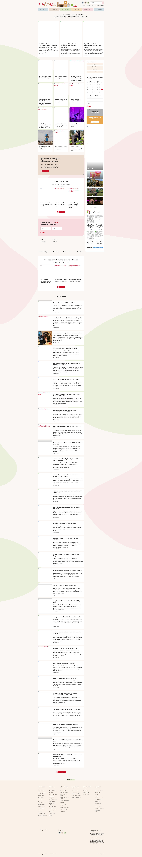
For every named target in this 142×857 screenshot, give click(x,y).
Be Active (51, 792)
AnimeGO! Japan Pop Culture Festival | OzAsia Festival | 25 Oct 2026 (66, 395)
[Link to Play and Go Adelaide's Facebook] (83, 2)
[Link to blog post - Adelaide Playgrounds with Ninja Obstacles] (75, 271)
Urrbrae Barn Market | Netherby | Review (64, 302)
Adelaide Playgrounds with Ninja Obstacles (75, 280)
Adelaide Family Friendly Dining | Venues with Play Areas (73, 205)
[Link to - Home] (43, 244)
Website (98, 854)
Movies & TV (97, 801)
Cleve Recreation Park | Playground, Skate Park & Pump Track (45, 148)
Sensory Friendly (52, 806)
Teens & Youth (52, 813)
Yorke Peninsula (41, 813)
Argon (103, 854)
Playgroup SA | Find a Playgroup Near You (65, 648)
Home (80, 5)
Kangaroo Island (41, 804)
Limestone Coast (41, 806)
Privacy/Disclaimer (54, 854)
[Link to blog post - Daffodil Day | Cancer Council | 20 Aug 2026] (45, 729)
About (84, 5)
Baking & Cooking (53, 790)
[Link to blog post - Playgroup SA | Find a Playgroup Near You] (45, 653)
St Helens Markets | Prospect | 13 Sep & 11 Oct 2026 (67, 570)
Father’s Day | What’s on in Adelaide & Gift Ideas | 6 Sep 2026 (61, 101)
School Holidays (43, 252)
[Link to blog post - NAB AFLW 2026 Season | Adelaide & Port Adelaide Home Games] (45, 760)
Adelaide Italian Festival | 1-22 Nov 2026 (64, 523)
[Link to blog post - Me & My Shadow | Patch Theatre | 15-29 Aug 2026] (45, 67)
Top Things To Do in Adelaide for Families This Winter (92, 45)
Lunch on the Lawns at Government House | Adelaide (65, 539)
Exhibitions (97, 794)
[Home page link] (57, 4)
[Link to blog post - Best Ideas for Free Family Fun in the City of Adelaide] (48, 31)
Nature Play (63, 804)
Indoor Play (55, 252)
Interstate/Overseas (42, 815)
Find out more (95, 122)
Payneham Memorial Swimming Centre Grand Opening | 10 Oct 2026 (66, 364)
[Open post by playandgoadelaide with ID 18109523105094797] (99, 219)
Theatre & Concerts (99, 807)
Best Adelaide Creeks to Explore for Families (61, 280)
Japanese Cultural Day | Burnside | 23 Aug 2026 (66, 709)
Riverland (40, 811)
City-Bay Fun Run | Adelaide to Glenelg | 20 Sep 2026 (66, 601)
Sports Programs (52, 810)
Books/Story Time (53, 794)
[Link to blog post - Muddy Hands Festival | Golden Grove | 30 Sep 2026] (45, 323)
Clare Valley (40, 797)
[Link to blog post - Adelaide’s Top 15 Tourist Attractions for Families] (46, 194)
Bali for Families (41, 817)
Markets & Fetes (98, 799)
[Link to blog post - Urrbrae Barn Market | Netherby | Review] (45, 307)
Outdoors (62, 805)
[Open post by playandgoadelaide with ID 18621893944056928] (99, 235)
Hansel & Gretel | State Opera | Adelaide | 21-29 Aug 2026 (68, 740)
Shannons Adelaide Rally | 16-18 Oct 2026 (65, 348)
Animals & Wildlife (76, 793)
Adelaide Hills (41, 793)
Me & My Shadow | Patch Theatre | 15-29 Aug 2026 (45, 77)
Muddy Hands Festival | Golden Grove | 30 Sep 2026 (67, 318)
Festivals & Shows (98, 798)
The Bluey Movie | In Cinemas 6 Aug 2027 (64, 585)
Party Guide (85, 789)
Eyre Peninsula (41, 801)
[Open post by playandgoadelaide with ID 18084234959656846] (91, 235)
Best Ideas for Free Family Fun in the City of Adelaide (48, 44)
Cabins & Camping (42, 792)
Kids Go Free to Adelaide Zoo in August (61, 77)
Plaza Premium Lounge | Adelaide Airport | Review (67, 333)
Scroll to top (70, 779)
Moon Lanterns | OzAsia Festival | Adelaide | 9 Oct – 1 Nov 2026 (67, 443)
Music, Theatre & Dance (52, 804)
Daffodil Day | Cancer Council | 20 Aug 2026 (65, 724)
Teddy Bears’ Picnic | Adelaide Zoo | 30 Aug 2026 (66, 617)
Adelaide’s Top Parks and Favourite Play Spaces (60, 204)
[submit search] (103, 2)
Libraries (62, 802)
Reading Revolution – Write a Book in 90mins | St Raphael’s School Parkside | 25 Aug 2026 (45, 125)
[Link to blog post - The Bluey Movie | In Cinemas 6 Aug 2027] (45, 590)
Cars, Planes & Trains (76, 795)
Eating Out (79, 252)
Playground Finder (64, 789)
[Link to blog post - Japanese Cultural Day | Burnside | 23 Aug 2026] (45, 714)
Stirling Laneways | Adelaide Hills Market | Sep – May (66, 555)
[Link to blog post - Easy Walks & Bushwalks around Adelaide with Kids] (46, 271)
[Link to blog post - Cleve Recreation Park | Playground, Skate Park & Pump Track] (45, 137)
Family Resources (53, 799)
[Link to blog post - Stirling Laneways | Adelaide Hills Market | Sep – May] (45, 559)
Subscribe (101, 5)
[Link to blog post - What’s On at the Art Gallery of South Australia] (45, 384)
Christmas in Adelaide (97, 811)
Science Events (98, 803)
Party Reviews (86, 792)
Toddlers (51, 811)
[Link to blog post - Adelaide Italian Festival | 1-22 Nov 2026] (45, 528)
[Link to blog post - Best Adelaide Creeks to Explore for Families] (61, 271)
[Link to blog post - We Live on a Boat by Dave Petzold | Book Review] (77, 90)
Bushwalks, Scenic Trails (64, 798)
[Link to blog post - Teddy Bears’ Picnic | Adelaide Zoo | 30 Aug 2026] (45, 622)
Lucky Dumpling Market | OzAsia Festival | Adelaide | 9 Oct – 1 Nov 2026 (65, 411)
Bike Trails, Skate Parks (64, 795)
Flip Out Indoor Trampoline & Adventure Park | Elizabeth (66, 508)
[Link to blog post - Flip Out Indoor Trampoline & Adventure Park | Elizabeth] (45, 512)
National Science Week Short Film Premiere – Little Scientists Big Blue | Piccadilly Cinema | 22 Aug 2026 (45, 102)
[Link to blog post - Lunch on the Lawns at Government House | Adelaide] (45, 543)
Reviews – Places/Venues (41, 789)
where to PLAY (65, 9)
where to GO (43, 9)
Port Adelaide (41, 808)
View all (61, 211)
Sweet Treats (86, 794)
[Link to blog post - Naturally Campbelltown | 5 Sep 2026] (45, 668)
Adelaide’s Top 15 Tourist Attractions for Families (46, 204)
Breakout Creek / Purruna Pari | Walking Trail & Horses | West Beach (76, 148)
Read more (45, 171)
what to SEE (76, 9)
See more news (61, 772)
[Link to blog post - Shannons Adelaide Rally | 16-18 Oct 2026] (45, 353)
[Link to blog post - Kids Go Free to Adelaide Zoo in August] (61, 67)
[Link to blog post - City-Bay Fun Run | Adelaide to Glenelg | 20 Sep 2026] (45, 605)
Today (94, 64)
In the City (97, 796)
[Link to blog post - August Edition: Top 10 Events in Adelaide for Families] (71, 31)
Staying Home (63, 809)
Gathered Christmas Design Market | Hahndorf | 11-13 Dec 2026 (67, 632)
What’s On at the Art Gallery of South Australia (66, 379)
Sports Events (97, 805)
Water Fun (62, 811)
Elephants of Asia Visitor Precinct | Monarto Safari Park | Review (61, 148)
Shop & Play (51, 808)
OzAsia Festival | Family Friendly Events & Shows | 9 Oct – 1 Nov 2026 (67, 459)
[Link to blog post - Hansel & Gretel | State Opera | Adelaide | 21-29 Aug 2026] (45, 744)
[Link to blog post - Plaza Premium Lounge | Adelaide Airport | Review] (45, 338)
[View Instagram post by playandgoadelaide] (93, 222)
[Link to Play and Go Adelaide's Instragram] (85, 2)
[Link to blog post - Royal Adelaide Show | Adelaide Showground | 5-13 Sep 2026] (61, 114)
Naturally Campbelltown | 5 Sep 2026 (64, 663)
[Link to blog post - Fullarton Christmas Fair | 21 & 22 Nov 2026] (45, 683)
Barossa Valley (41, 795)
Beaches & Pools (64, 790)
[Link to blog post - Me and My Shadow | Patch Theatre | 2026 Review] (77, 114)
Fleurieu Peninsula (42, 802)
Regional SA (40, 810)
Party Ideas (85, 790)
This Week (94, 67)
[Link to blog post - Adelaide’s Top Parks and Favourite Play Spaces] (61, 194)
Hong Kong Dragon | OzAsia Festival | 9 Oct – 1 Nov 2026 (67, 427)
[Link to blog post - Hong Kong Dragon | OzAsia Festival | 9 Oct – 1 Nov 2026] (45, 431)
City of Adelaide (41, 799)
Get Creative (52, 801)
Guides (50, 815)
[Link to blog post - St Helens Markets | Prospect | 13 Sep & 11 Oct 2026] (45, 575)
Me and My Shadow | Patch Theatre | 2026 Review (76, 125)
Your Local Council (64, 813)
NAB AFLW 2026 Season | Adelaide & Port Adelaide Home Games (67, 755)
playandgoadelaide (90, 216)
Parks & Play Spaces (64, 807)
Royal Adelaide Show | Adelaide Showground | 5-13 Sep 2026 (60, 125)
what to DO (54, 9)
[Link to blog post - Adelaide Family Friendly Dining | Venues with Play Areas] (75, 194)
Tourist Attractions (76, 792)
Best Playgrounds (64, 792)
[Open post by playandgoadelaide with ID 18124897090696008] (91, 219)
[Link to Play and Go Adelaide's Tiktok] (88, 2)
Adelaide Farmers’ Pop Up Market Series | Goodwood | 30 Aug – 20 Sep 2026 (65, 694)
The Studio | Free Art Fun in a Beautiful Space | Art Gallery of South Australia (67, 475)
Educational (51, 796)
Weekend (95, 69)
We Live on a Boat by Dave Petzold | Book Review (76, 101)
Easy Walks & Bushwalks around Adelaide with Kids (45, 281)
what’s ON (99, 9)
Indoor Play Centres (64, 800)
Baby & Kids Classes (53, 789)
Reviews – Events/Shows (75, 789)
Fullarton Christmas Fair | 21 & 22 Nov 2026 (65, 678)
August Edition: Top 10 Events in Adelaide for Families (68, 45)
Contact (89, 5)
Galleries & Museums (76, 797)
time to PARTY (87, 9)
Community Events (99, 790)
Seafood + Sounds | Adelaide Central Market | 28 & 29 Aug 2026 (67, 491)
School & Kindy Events (99, 808)
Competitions (95, 5)
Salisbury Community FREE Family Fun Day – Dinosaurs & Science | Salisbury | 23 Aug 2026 (76, 78)
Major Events (67, 252)
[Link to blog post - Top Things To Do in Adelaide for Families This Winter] (93, 31)
